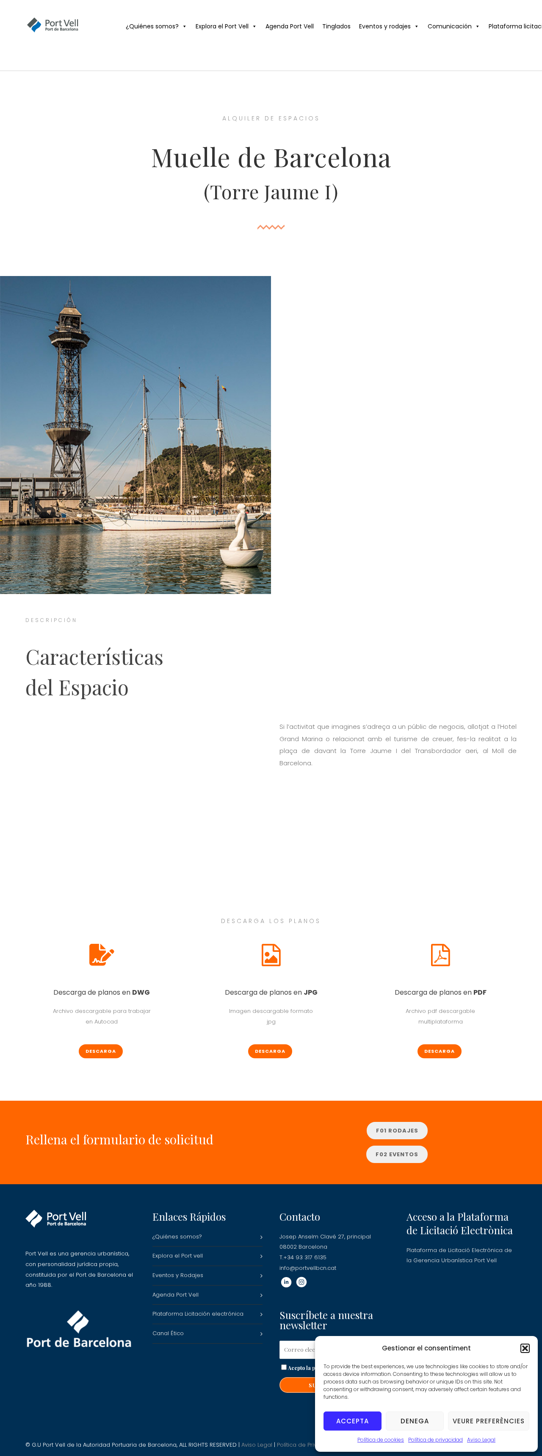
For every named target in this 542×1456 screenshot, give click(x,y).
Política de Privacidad (307, 1445)
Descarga (101, 1051)
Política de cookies (380, 1439)
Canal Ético (168, 1333)
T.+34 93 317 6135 (302, 1257)
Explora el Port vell (177, 1256)
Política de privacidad (435, 1439)
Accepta (352, 1421)
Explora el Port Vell (222, 26)
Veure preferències (489, 1421)
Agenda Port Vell (289, 26)
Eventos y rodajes (385, 26)
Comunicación (450, 26)
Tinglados (336, 26)
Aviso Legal (481, 1439)
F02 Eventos (397, 1154)
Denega (415, 1421)
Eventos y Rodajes (177, 1275)
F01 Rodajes (397, 1131)
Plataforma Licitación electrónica (197, 1314)
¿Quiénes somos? (152, 26)
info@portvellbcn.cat (307, 1268)
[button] (525, 1348)
